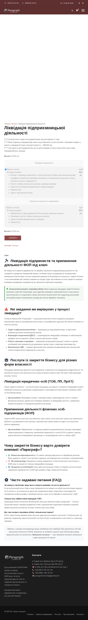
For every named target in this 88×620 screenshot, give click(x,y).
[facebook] (79, 3)
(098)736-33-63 (30, 3)
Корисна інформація (44, 614)
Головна (7, 124)
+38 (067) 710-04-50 (44, 570)
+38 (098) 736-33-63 (43, 573)
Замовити (13, 238)
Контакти (80, 614)
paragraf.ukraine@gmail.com (47, 576)
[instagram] (83, 3)
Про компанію (68, 614)
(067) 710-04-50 (13, 3)
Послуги (14, 124)
